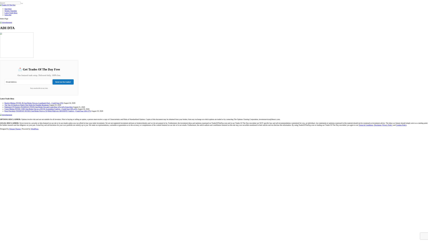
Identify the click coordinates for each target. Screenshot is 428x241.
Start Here (8, 9)
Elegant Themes (15, 129)
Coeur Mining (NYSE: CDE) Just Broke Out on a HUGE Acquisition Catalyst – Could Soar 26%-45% (40, 109)
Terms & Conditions (366, 125)
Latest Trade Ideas (10, 13)
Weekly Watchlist (10, 11)
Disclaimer (377, 125)
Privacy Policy (387, 125)
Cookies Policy (401, 125)
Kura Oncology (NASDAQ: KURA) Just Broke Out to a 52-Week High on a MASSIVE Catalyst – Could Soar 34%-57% (47, 111)
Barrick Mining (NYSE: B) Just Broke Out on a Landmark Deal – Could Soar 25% (33, 103)
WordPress (34, 129)
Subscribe (7, 15)
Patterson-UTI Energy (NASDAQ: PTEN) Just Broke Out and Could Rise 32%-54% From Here (38, 107)
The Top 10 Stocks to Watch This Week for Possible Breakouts (26, 105)
